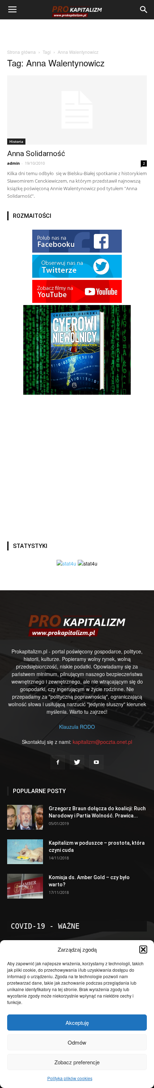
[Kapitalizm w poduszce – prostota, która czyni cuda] (25, 851)
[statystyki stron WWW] (66, 563)
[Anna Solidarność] (77, 110)
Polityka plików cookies (69, 1078)
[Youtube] (96, 762)
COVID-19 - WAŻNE (45, 926)
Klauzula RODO (77, 726)
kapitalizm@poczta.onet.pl (102, 741)
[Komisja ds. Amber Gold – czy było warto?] (25, 886)
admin (13, 163)
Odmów (77, 1042)
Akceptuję (77, 1022)
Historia (16, 141)
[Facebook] (57, 762)
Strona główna (21, 52)
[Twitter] (77, 762)
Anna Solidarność (36, 153)
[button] (143, 949)
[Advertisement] (77, 32)
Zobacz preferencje (77, 1062)
